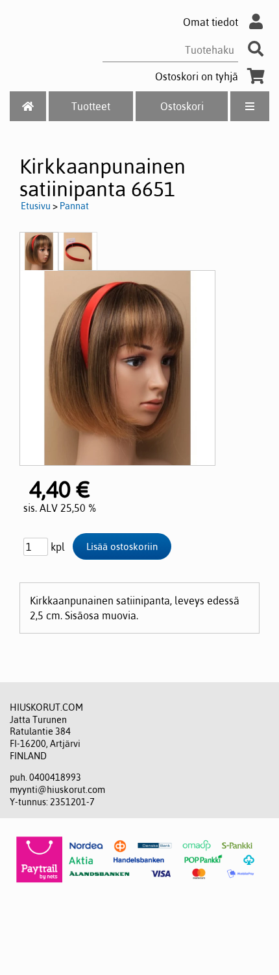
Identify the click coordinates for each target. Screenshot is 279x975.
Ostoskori (182, 106)
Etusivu (36, 206)
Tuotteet (90, 106)
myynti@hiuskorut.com (57, 790)
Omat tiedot (210, 22)
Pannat (74, 206)
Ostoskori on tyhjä (196, 76)
